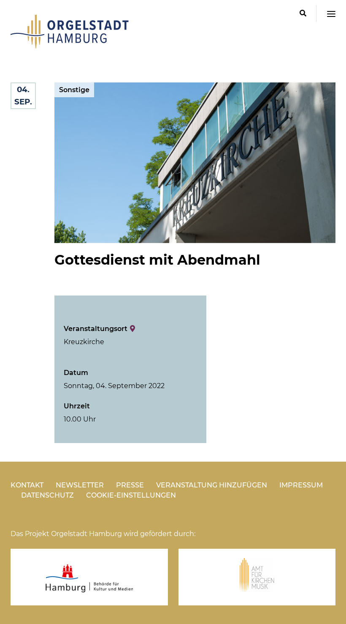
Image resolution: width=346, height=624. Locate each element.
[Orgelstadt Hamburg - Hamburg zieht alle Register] (70, 46)
